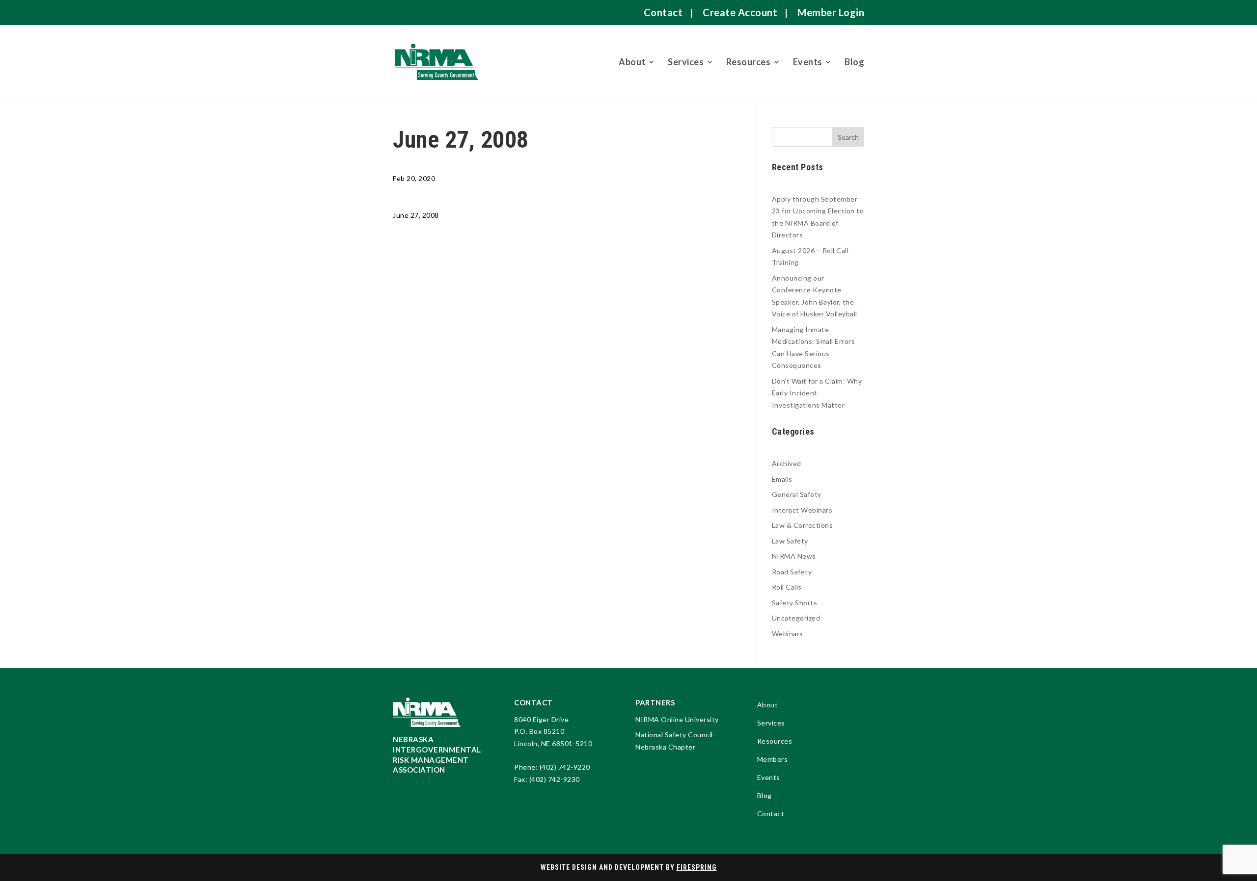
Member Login (830, 12)
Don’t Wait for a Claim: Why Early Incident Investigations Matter (817, 393)
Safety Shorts (795, 602)
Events (807, 61)
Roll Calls (787, 587)
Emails (782, 479)
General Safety (796, 494)
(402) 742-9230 (554, 779)
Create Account (740, 12)
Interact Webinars (802, 510)
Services (686, 61)
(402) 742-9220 (565, 767)
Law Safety (790, 541)
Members (772, 759)
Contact (663, 12)
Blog (854, 61)
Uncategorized (796, 618)
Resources (748, 61)
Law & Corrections (802, 525)
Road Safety (792, 572)
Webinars (787, 633)
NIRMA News (794, 556)
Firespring (697, 867)
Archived (786, 463)
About (632, 61)
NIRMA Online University (677, 719)
